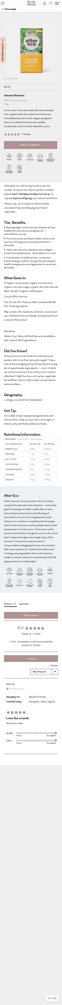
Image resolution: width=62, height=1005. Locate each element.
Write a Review (31, 615)
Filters (32, 659)
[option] (31, 61)
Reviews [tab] (9, 603)
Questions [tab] (24, 603)
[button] (17, 134)
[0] (56, 3)
